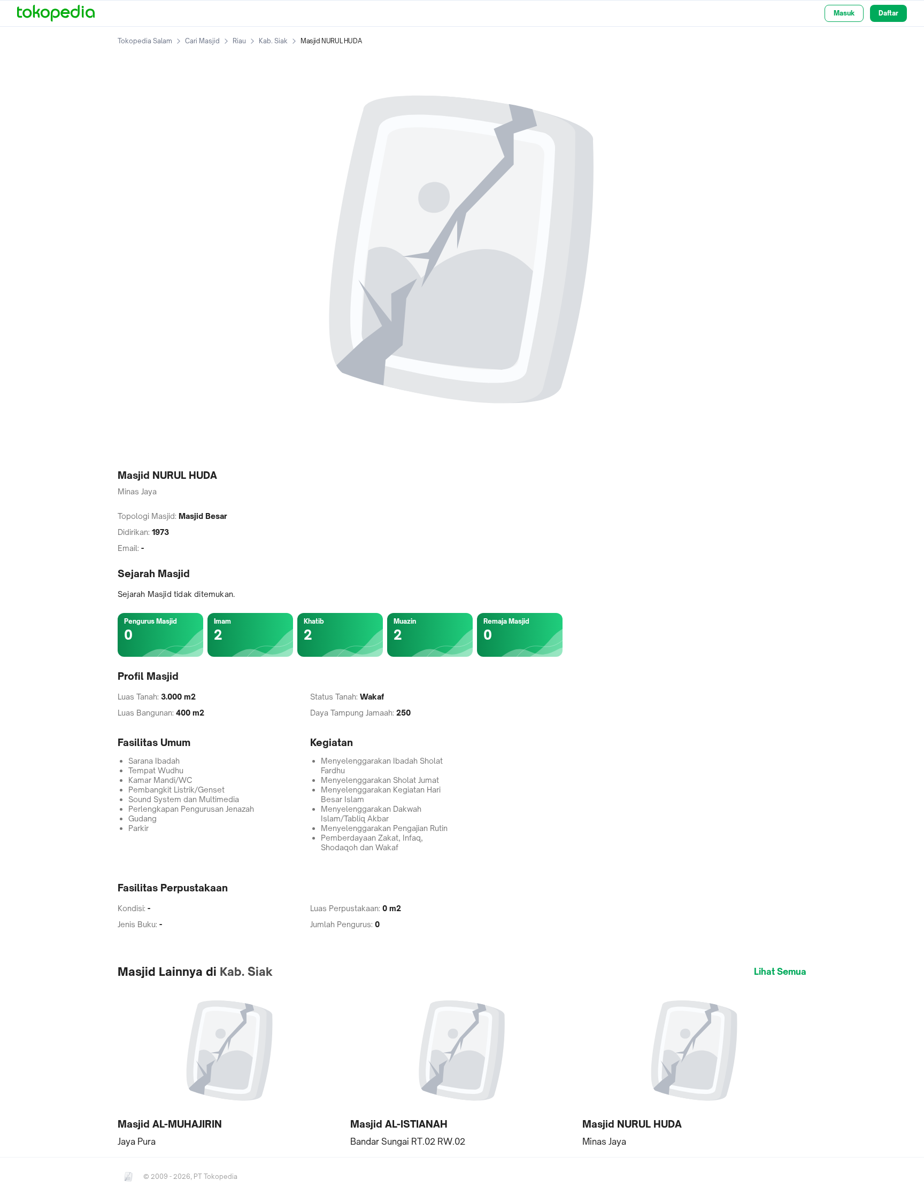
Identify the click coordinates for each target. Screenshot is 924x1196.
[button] (230, 1067)
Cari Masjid (202, 41)
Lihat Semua (780, 971)
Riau (239, 41)
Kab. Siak (273, 41)
